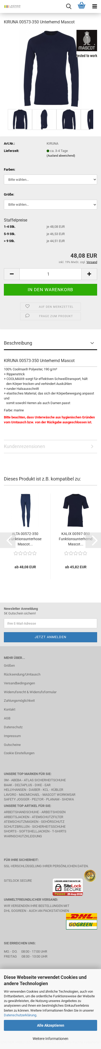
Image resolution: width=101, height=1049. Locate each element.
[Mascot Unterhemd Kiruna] (50, 68)
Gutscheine (12, 745)
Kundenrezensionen (24, 446)
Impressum (12, 736)
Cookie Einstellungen (19, 753)
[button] (11, 274)
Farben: (9, 169)
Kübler (57, 790)
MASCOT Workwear (58, 795)
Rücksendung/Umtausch (22, 674)
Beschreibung (18, 343)
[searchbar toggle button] (68, 6)
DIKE (38, 785)
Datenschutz (13, 727)
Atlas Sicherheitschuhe (45, 780)
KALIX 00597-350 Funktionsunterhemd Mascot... (75, 539)
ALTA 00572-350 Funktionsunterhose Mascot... (25, 539)
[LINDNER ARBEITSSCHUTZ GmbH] (10, 6)
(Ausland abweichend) (61, 155)
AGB (7, 718)
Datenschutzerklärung (20, 1015)
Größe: (9, 194)
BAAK (8, 785)
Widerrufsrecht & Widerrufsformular (30, 692)
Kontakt (9, 709)
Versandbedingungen (19, 683)
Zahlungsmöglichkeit (19, 701)
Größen (9, 665)
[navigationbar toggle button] (94, 6)
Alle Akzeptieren (50, 1025)
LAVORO (10, 795)
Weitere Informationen (50, 1039)
